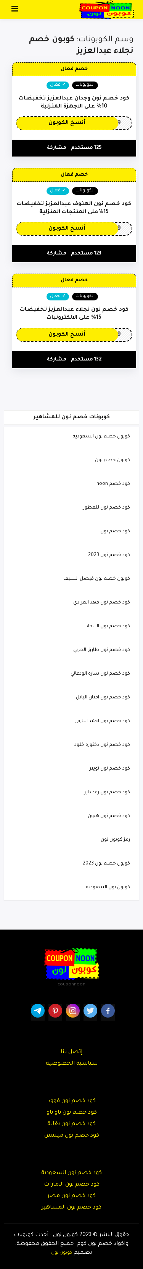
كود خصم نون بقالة (71, 1124)
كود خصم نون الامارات (72, 1185)
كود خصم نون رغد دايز (107, 792)
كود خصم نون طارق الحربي (101, 650)
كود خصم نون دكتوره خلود (102, 745)
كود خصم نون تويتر (110, 769)
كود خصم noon (113, 484)
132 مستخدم (86, 359)
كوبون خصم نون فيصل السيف (96, 579)
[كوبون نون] (106, 10)
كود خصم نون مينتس (71, 1136)
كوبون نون (61, 1253)
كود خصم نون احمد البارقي (102, 721)
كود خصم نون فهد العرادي (101, 602)
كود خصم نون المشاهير (71, 1208)
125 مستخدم (86, 148)
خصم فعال (74, 69)
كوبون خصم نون (112, 460)
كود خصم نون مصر (71, 1196)
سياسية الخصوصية (72, 1064)
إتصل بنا (71, 1052)
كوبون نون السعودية (108, 887)
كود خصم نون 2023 (109, 555)
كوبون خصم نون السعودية (101, 436)
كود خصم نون (115, 531)
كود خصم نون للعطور (106, 508)
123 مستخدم (86, 253)
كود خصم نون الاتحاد (108, 626)
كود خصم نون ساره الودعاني (100, 674)
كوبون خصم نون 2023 (106, 863)
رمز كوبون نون (115, 840)
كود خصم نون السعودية (71, 1173)
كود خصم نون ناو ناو (72, 1113)
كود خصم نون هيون (109, 816)
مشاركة (56, 148)
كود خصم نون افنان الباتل (103, 697)
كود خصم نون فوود (72, 1101)
